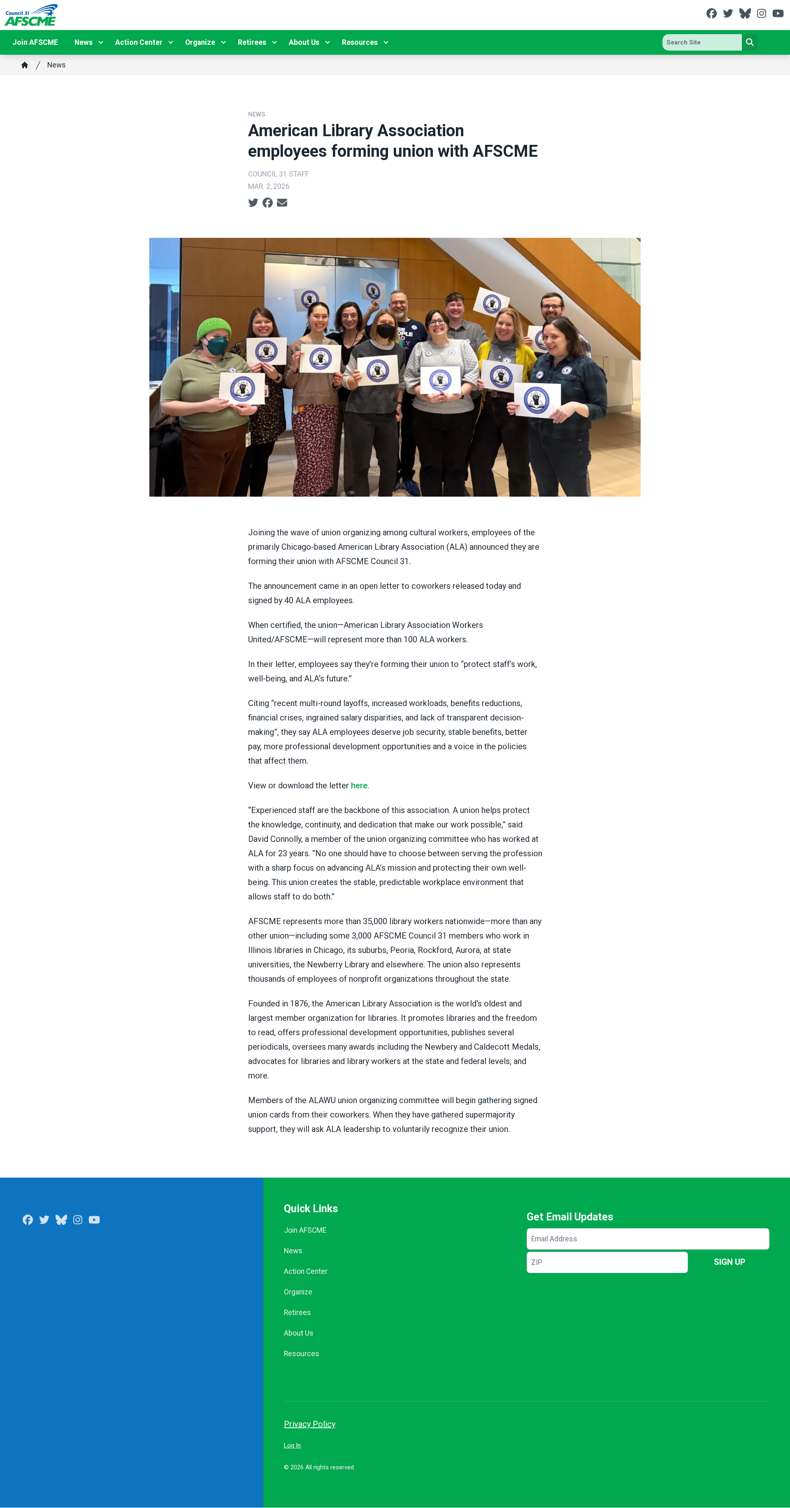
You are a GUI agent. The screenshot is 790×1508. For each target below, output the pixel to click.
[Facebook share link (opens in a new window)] (268, 203)
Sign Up (730, 1262)
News (83, 42)
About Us (304, 42)
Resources (360, 42)
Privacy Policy (309, 1424)
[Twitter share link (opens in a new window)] (253, 203)
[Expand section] (101, 42)
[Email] (282, 203)
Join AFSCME (35, 42)
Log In (292, 1445)
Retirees (252, 42)
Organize (200, 42)
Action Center (139, 42)
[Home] (25, 65)
